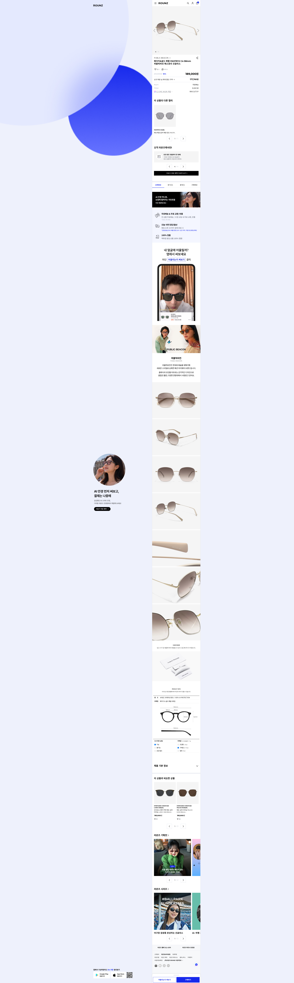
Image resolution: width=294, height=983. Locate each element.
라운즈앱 (156, 957)
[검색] (188, 3)
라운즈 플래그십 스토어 (164, 947)
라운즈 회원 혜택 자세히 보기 (176, 173)
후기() (170, 185)
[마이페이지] (192, 3)
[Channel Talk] (196, 965)
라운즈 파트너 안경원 (188, 947)
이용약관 (174, 954)
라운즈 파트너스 (173, 957)
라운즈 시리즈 (160, 889)
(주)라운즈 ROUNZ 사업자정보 (173, 960)
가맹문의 (190, 957)
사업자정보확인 (158, 960)
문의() (182, 185)
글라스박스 (182, 957)
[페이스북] (160, 965)
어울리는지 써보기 (164, 980)
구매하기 (188, 980)
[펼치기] (176, 975)
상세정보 (158, 185)
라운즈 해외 (164, 957)
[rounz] (98, 5)
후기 (166, 69)
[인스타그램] (164, 965)
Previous (154, 30)
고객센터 (156, 954)
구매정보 (194, 185)
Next (198, 30)
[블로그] (168, 965)
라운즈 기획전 (160, 835)
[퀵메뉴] (155, 3)
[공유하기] (197, 58)
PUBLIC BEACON (161, 58)
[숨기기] (197, 766)
